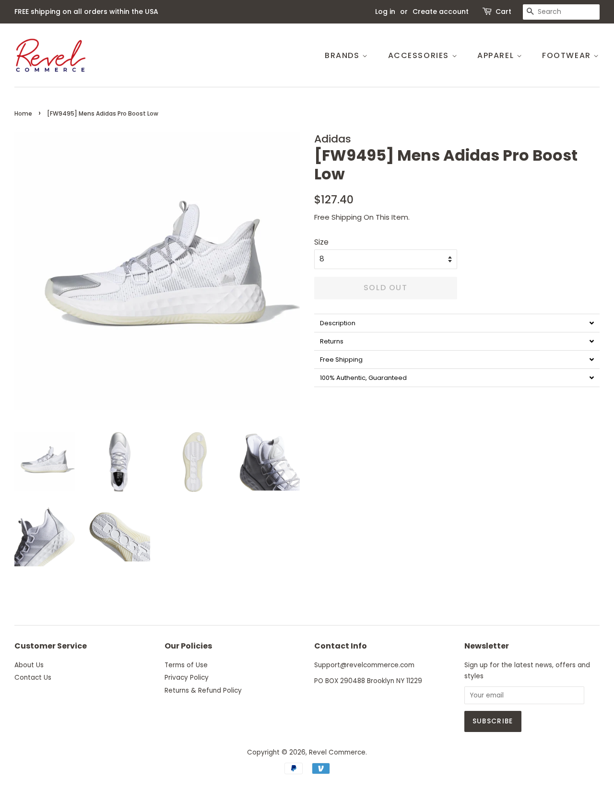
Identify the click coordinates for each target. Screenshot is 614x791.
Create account (441, 11)
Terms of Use (186, 665)
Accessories (420, 55)
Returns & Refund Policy (203, 690)
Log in (385, 11)
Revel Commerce (337, 752)
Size (321, 242)
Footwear (567, 55)
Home (23, 113)
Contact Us (32, 677)
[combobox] (561, 12)
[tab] (457, 323)
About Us (29, 665)
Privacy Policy (187, 677)
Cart (503, 11)
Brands (343, 55)
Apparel (497, 55)
